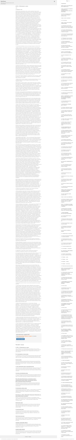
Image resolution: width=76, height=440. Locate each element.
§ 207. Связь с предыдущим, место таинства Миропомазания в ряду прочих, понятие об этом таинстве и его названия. (66, 385)
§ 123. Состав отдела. (64, 20)
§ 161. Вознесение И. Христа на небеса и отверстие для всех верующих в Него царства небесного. (66, 180)
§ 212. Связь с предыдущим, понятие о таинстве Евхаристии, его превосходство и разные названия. (67, 407)
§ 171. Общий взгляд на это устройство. (66, 233)
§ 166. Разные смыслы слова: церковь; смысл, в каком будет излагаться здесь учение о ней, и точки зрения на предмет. (66, 209)
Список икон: (19, 359)
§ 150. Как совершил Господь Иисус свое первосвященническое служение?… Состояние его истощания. (66, 136)
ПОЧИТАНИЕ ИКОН (20, 429)
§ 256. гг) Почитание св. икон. (22, 347)
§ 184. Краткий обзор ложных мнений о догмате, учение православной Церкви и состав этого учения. (66, 278)
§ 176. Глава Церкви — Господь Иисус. (66, 248)
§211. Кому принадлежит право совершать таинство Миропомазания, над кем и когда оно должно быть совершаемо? (67, 400)
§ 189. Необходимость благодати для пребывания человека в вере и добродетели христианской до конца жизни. (67, 300)
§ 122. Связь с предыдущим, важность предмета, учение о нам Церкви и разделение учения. (66, 15)
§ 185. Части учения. (64, 285)
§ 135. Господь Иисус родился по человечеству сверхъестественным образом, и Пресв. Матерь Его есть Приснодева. (67, 70)
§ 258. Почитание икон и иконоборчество (25, 366)
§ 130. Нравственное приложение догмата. (67, 49)
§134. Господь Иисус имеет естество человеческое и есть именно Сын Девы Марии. (66, 66)
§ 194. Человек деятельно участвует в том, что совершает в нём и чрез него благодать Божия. (67, 326)
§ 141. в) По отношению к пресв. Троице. (66, 90)
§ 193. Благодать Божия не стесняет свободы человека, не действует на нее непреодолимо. (66, 321)
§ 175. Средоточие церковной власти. (66, 246)
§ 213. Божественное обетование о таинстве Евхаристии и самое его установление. (65, 411)
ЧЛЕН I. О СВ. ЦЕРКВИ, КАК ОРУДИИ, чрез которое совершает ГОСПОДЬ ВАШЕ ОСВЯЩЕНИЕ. (67, 205)
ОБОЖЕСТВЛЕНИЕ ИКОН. (22, 422)
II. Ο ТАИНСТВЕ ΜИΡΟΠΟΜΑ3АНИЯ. (66, 382)
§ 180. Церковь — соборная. (65, 261)
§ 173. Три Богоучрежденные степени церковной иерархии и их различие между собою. (67, 239)
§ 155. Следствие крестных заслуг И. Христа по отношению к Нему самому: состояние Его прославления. (66, 154)
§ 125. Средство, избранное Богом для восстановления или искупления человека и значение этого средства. (67, 30)
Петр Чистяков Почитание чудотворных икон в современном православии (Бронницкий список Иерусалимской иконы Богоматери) (26, 380)
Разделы (30, 436)
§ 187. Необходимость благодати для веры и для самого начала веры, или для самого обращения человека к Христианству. (67, 292)
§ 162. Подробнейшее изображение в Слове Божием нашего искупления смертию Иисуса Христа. (67, 143)
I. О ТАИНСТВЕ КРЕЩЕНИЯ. (65, 360)
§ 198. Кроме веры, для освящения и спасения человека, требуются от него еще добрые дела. (67, 345)
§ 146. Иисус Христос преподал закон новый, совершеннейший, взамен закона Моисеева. (66, 115)
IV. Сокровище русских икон (22, 354)
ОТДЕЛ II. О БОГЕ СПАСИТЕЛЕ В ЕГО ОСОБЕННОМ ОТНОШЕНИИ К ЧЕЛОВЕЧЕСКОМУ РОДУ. (66, 190)
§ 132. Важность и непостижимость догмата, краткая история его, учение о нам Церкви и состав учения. (67, 59)
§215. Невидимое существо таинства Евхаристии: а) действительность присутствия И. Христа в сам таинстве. (66, 419)
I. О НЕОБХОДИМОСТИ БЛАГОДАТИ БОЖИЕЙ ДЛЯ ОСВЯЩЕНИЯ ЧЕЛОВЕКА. (66, 282)
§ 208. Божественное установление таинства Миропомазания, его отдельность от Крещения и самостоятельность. (67, 389)
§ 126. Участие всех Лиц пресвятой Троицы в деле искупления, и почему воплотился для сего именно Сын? (67, 35)
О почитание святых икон (21, 388)
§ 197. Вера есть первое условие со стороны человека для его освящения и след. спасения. (66, 341)
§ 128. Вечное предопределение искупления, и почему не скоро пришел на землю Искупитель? (67, 42)
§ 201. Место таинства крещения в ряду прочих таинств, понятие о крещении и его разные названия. (67, 363)
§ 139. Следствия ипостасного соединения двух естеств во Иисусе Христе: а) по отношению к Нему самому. (67, 84)
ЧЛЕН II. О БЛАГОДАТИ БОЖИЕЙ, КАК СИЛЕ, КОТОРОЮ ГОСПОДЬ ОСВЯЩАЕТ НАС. (67, 269)
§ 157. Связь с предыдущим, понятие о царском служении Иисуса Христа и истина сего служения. (66, 165)
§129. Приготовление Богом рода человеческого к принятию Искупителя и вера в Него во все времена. (66, 46)
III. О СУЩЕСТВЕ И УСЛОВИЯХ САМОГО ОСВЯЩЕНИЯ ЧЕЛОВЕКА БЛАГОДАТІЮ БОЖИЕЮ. (66, 330)
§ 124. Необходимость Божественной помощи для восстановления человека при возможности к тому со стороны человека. (67, 26)
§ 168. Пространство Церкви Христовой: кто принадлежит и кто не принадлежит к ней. (67, 219)
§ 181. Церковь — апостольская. (65, 263)
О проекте (26, 436)
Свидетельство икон (20, 416)
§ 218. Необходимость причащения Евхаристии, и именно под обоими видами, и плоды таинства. (67, 431)
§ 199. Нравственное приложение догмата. (67, 348)
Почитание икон (19, 402)
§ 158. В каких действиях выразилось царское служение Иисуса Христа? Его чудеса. (66, 169)
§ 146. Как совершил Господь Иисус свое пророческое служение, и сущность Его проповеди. (66, 111)
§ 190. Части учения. (64, 307)
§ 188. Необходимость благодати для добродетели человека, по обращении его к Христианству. (67, 296)
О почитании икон (20, 409)
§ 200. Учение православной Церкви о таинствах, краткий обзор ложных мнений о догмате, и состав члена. (67, 357)
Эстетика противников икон (22, 373)
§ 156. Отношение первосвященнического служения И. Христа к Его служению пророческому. (67, 158)
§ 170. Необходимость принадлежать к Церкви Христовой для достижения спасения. (66, 227)
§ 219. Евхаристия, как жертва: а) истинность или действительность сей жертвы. (66, 435)
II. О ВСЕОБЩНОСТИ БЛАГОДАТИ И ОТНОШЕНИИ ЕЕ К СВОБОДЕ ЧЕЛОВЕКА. (66, 304)
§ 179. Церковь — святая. (64, 259)
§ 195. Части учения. (64, 333)
